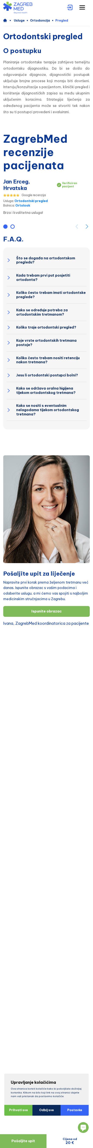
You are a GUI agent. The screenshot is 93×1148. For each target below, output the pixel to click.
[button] (5, 226)
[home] (7, 20)
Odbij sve (46, 1110)
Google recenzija (34, 195)
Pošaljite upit (23, 1141)
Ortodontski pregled (31, 201)
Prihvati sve (18, 1110)
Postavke (74, 1110)
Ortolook (22, 205)
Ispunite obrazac (46, 611)
